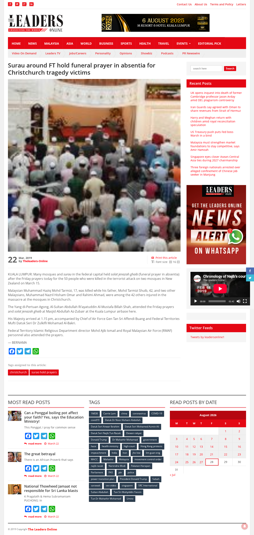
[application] (220, 288)
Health (145, 43)
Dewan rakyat (133, 433)
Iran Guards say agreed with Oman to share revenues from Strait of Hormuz (215, 109)
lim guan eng (153, 452)
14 (211, 446)
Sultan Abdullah (99, 492)
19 (194, 454)
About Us (201, 4)
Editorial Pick (209, 43)
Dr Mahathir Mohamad (125, 439)
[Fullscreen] (245, 301)
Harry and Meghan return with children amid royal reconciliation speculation (212, 121)
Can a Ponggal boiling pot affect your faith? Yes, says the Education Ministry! (54, 417)
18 (187, 454)
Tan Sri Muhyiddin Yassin (127, 492)
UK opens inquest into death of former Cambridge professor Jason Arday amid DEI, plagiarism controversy (216, 96)
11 (187, 446)
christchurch (18, 372)
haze (93, 446)
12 (194, 446)
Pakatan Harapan (140, 466)
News (32, 43)
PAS (111, 472)
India (114, 452)
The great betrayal (39, 453)
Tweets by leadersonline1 (207, 337)
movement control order (148, 459)
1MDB (94, 413)
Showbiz (146, 53)
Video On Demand (24, 53)
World (86, 43)
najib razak (97, 466)
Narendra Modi (117, 466)
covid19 (95, 420)
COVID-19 (156, 413)
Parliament (97, 472)
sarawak (95, 485)
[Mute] (239, 301)
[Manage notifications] (244, 526)
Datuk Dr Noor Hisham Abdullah (122, 420)
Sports (126, 43)
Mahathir (108, 459)
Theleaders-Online (35, 261)
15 (225, 446)
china (124, 413)
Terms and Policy (221, 4)
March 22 (53, 443)
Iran (125, 452)
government (150, 439)
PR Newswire (191, 53)
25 (187, 462)
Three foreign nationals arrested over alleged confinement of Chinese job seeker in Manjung (215, 170)
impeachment (98, 452)
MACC (94, 459)
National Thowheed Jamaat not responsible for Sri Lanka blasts (51, 488)
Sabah (155, 479)
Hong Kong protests (151, 446)
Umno (130, 498)
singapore (127, 485)
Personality (103, 53)
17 (176, 454)
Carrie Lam (109, 413)
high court (129, 446)
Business (106, 43)
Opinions (126, 53)
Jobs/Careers (77, 53)
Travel (163, 43)
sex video (111, 485)
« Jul (172, 475)
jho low (136, 452)
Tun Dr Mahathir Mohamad (106, 498)
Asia (69, 43)
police (131, 472)
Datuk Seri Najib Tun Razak (106, 433)
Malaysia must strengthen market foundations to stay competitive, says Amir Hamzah (215, 145)
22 (225, 454)
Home (16, 43)
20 (201, 454)
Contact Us (184, 4)
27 (201, 462)
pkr (120, 472)
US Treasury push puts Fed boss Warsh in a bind (211, 133)
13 (201, 446)
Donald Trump (99, 439)
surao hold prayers (44, 372)
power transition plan (102, 479)
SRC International (147, 485)
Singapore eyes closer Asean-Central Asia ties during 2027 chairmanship (214, 158)
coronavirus (139, 413)
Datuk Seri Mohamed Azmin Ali (142, 426)
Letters (241, 4)
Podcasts (167, 53)
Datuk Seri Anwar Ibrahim (105, 426)
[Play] (196, 301)
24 (176, 462)
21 (211, 454)
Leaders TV (52, 53)
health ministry (110, 446)
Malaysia (51, 43)
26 (194, 462)
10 (176, 446)
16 (239, 446)
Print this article (166, 258)
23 (239, 454)
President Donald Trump (133, 479)
